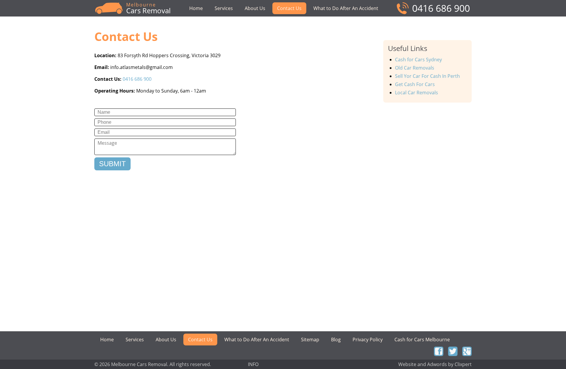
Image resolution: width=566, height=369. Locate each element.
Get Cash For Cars (415, 84)
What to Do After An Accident (345, 8)
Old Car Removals (414, 68)
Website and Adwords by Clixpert (435, 364)
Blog (336, 339)
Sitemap (310, 339)
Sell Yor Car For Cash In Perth (427, 76)
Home (196, 8)
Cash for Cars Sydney (418, 59)
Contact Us (289, 8)
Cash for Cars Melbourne (422, 339)
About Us (255, 8)
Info (253, 364)
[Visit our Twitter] (453, 351)
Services (224, 8)
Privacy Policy (368, 339)
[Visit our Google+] (467, 351)
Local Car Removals (416, 92)
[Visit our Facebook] (438, 351)
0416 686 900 (441, 8)
